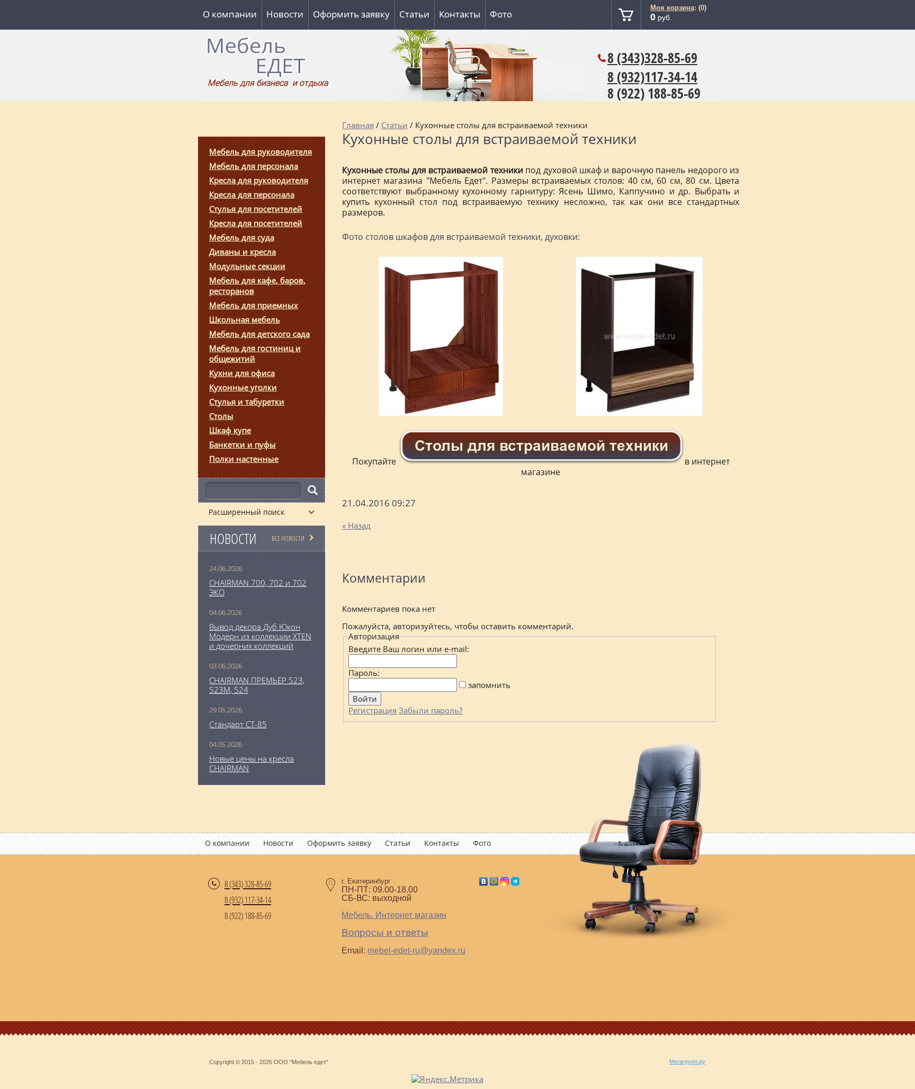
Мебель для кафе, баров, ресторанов (257, 285)
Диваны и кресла (242, 251)
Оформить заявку (351, 14)
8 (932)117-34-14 (652, 76)
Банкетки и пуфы (242, 444)
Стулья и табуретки (246, 401)
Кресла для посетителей (255, 223)
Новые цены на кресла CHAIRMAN (251, 763)
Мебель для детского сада (259, 333)
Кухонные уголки (243, 387)
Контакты (459, 14)
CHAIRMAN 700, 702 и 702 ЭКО (258, 587)
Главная (358, 125)
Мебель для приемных (253, 305)
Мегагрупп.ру (687, 1061)
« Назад (356, 525)
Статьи (414, 14)
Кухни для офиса (242, 373)
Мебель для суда (241, 237)
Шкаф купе (230, 430)
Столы (221, 415)
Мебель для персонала (253, 165)
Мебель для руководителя (260, 151)
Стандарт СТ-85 (238, 724)
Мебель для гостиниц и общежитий (255, 353)
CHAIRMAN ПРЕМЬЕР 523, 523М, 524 (256, 685)
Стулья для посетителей (255, 208)
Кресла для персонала (251, 194)
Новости (284, 14)
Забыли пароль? (430, 710)
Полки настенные (244, 458)
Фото (501, 14)
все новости (288, 538)
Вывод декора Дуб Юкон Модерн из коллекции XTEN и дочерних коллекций (260, 636)
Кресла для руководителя (258, 180)
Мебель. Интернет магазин (394, 915)
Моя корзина (672, 8)
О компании (230, 14)
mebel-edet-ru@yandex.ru (416, 950)
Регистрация (372, 710)
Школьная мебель (244, 319)
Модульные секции (247, 266)
